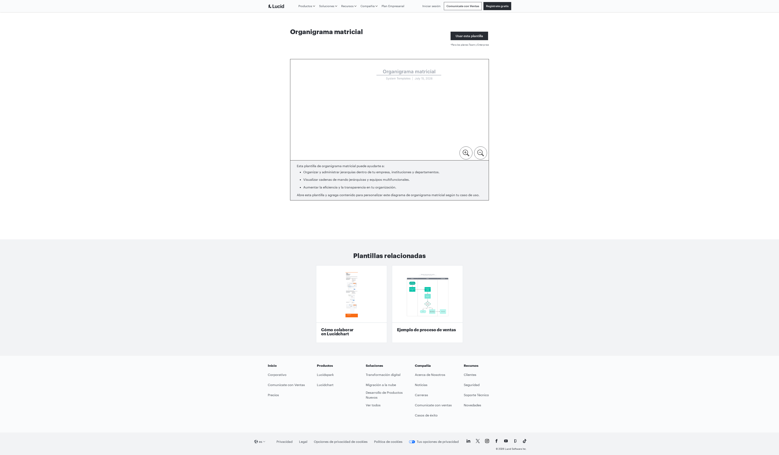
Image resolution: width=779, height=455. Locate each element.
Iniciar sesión (431, 6)
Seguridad (472, 385)
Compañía (367, 6)
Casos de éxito (426, 415)
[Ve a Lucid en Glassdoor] (515, 441)
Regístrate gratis (497, 6)
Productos (305, 6)
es (260, 441)
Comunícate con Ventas (463, 6)
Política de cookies (388, 441)
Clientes (470, 374)
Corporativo (277, 374)
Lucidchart (325, 385)
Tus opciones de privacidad (438, 441)
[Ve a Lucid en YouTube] (506, 441)
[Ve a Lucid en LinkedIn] (468, 441)
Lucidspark (325, 374)
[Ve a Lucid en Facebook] (496, 441)
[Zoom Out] (480, 152)
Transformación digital (383, 374)
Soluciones (326, 6)
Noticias (421, 385)
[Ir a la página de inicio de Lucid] (282, 6)
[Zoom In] (465, 152)
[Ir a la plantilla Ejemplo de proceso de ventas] (427, 304)
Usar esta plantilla (469, 36)
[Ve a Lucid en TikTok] (525, 441)
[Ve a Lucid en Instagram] (487, 441)
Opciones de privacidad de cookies (341, 441)
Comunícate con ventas (433, 405)
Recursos (347, 6)
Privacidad (285, 441)
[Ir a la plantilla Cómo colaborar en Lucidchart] (351, 304)
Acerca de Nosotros (430, 374)
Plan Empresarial (393, 6)
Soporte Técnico (476, 395)
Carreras (421, 395)
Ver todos (373, 405)
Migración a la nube (381, 385)
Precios (273, 395)
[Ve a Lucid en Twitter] (478, 441)
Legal (303, 441)
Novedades (472, 405)
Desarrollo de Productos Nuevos (384, 395)
